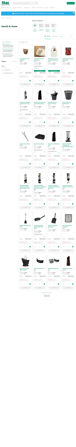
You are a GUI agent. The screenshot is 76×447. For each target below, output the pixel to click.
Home (3, 18)
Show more (47, 295)
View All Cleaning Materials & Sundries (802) (11, 50)
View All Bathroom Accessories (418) (9, 45)
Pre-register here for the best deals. (56, 13)
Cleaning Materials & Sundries (7, 48)
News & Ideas (40, 7)
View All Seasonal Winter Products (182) (10, 55)
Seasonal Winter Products (6, 53)
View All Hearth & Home (6, 42)
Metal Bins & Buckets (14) (7, 51)
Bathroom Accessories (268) (8, 46)
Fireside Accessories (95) (7, 56)
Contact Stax (52, 7)
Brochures (46, 7)
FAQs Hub (34, 7)
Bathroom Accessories (6, 44)
